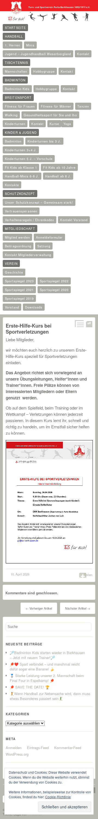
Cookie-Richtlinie (58, 796)
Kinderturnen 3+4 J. (21, 150)
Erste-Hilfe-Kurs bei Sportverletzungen (28, 328)
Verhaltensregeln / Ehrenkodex (29, 220)
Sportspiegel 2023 (19, 281)
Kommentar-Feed (67, 747)
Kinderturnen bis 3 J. (44, 141)
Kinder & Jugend (21, 132)
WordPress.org (17, 754)
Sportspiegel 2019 (19, 298)
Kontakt (83, 54)
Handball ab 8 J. (58, 176)
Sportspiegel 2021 (19, 289)
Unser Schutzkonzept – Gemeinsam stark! (39, 202)
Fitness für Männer (56, 106)
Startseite (15, 27)
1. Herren (12, 45)
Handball (14, 36)
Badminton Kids (17, 89)
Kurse (54, 123)
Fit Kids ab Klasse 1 (21, 167)
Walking (11, 115)
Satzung (43, 246)
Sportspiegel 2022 (54, 281)
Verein (11, 263)
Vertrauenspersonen (21, 211)
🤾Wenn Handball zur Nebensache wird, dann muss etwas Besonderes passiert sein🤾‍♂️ (50, 696)
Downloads (33, 307)
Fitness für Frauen (20, 106)
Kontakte (12, 185)
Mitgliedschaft (20, 228)
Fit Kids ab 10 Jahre (59, 167)
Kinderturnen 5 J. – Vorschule (29, 158)
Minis (30, 45)
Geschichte (14, 272)
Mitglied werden (17, 237)
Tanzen (83, 106)
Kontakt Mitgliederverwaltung (28, 255)
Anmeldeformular (49, 237)
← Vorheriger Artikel (39, 608)
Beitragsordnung (18, 246)
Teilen (88, 574)
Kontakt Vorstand (74, 220)
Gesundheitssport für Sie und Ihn (50, 115)
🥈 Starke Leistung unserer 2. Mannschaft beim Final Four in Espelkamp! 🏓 (47, 678)
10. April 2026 (20, 574)
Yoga (67, 123)
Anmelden (14, 747)
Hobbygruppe (43, 71)
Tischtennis (16, 62)
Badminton (15, 80)
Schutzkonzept (20, 193)
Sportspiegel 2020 (54, 289)
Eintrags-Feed (38, 747)
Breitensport (18, 97)
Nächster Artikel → (77, 608)
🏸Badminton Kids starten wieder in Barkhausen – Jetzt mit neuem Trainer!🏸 (47, 655)
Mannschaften (16, 71)
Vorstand (12, 307)
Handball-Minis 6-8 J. (22, 176)
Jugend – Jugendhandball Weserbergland (38, 54)
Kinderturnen (15, 123)
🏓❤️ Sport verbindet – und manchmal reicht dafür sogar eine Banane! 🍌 (45, 666)
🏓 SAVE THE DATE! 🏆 (30, 687)
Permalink (79, 323)
